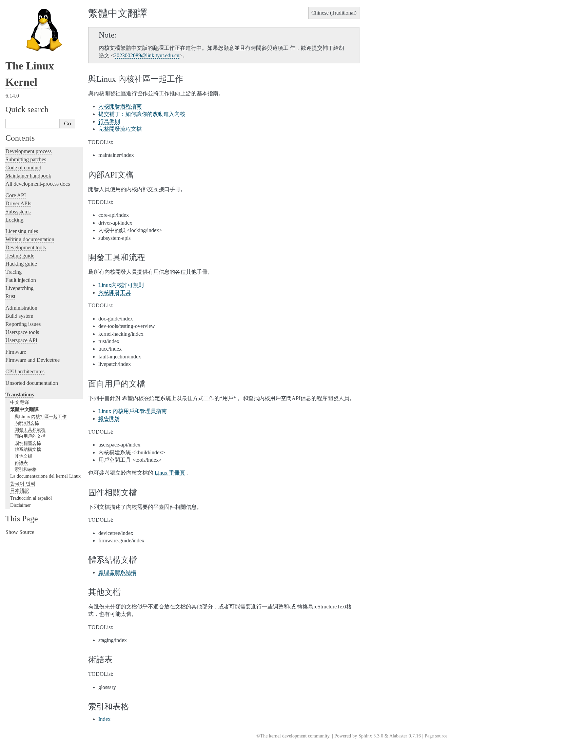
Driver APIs (18, 203)
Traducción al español (31, 498)
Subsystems (18, 211)
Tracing (13, 272)
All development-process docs (37, 184)
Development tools (25, 247)
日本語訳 (19, 490)
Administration (21, 308)
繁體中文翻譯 (24, 409)
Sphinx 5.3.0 (370, 735)
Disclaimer (20, 505)
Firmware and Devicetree (32, 360)
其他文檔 (23, 456)
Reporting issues (23, 324)
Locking (14, 220)
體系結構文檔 (28, 449)
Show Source (19, 532)
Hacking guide (21, 264)
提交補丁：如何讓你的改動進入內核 (141, 114)
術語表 (21, 462)
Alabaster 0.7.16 (405, 735)
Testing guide (19, 255)
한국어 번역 (22, 483)
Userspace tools (22, 332)
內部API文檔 (27, 422)
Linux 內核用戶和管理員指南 (132, 411)
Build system (19, 316)
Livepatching (19, 288)
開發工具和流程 (30, 429)
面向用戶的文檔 (30, 436)
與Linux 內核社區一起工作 (40, 416)
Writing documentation (29, 239)
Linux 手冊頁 (170, 473)
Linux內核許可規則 (121, 285)
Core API (15, 195)
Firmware (15, 352)
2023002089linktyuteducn (146, 55)
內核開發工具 (114, 292)
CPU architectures (24, 371)
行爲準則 (109, 121)
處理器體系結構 (117, 572)
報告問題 (109, 418)
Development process (28, 151)
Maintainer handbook (28, 176)
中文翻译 (19, 402)
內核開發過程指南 (120, 106)
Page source (436, 735)
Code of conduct (23, 167)
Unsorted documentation (31, 383)
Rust (10, 296)
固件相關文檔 (28, 442)
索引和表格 (26, 469)
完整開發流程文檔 (120, 129)
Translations (19, 394)
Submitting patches (25, 159)
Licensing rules (21, 231)
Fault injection (20, 280)
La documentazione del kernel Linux (45, 476)
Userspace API (21, 340)
